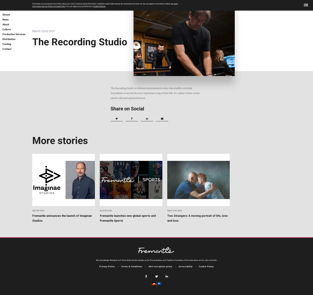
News (5, 19)
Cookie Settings (99, 6)
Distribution (8, 39)
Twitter (156, 276)
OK (306, 5)
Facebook (146, 276)
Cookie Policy (206, 266)
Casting (6, 44)
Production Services (13, 34)
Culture (6, 29)
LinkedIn (167, 276)
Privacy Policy (107, 266)
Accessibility (185, 266)
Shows (6, 14)
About (5, 24)
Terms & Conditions (131, 266)
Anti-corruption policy (160, 266)
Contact (6, 48)
